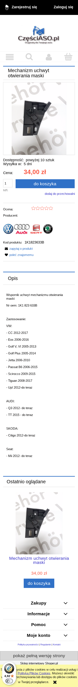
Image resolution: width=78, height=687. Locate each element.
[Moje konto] (49, 57)
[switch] (9, 681)
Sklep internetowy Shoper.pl (39, 663)
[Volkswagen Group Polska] (28, 228)
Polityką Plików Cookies (34, 673)
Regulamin (45, 644)
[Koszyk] (68, 57)
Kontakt (57, 644)
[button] (10, 57)
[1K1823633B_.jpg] (39, 118)
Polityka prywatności (28, 644)
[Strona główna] (39, 33)
